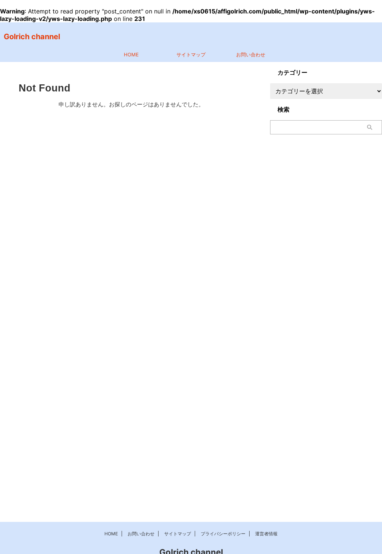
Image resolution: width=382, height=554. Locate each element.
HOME (131, 54)
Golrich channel (32, 36)
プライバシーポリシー (223, 533)
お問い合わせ (250, 54)
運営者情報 (266, 533)
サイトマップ (191, 54)
